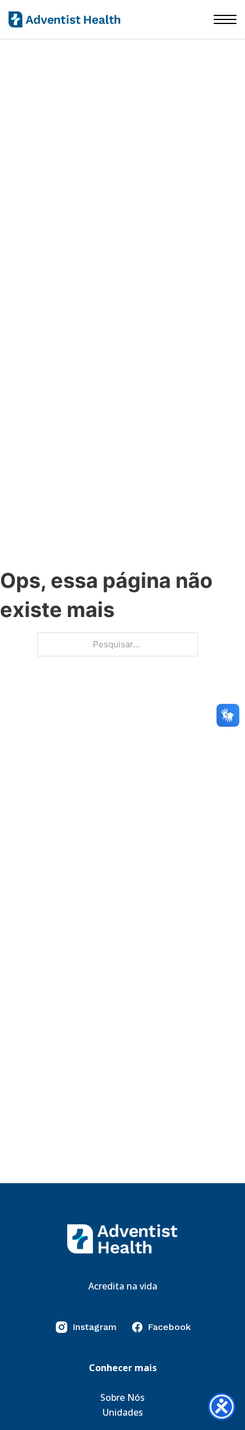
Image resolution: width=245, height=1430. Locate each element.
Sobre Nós (122, 1397)
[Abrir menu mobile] (225, 19)
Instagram (94, 1326)
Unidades (123, 1412)
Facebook (169, 1326)
